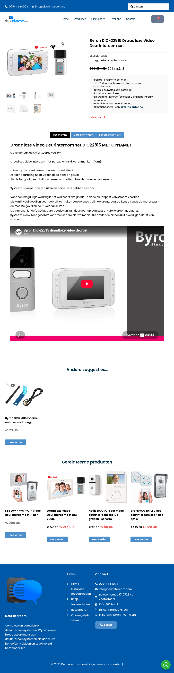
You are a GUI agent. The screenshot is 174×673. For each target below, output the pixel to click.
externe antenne (131, 107)
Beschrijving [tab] (60, 134)
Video (124, 60)
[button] (63, 44)
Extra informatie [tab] (83, 134)
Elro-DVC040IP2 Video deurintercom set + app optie (146, 515)
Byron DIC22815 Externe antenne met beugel (21, 420)
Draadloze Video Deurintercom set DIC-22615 (63, 515)
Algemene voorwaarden (105, 664)
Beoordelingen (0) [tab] (110, 134)
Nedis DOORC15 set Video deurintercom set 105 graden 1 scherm (106, 515)
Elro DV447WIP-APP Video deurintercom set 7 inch (23, 513)
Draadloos (113, 60)
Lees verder (15, 442)
